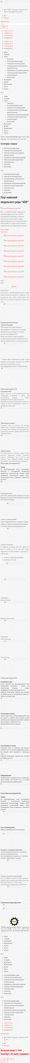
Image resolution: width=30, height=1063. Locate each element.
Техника (6, 57)
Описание (13, 286)
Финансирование (8, 84)
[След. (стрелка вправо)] (6, 1061)
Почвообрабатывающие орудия (14, 61)
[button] (15, 92)
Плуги (23, 137)
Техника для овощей (12, 75)
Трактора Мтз (10, 59)
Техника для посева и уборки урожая (16, 64)
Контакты (6, 89)
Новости (6, 86)
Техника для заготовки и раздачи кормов (17, 73)
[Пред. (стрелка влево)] (2, 1061)
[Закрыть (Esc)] (2, 1059)
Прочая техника (11, 77)
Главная (6, 52)
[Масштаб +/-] (13, 1059)
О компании (7, 54)
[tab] (15, 286)
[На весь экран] (9, 1059)
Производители (7, 80)
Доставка (6, 82)
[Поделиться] (6, 1059)
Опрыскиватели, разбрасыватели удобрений (18, 70)
